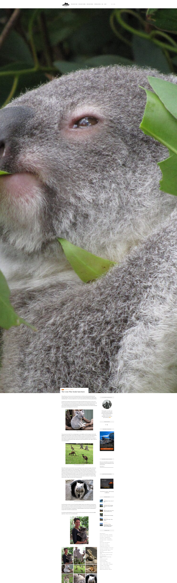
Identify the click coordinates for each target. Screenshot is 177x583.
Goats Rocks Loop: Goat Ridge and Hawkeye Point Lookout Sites (108, 506)
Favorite (101, 541)
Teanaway (102, 565)
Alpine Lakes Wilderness (104, 534)
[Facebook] (111, 4)
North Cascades (109, 554)
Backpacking (106, 522)
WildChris (107, 492)
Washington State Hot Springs (108, 515)
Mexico (109, 550)
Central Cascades (103, 538)
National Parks (103, 554)
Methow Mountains (103, 550)
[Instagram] (113, 4)
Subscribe (106, 469)
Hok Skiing (111, 547)
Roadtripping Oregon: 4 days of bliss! (108, 501)
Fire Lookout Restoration (105, 542)
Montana (101, 551)
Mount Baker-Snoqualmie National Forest (106, 553)
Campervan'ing (107, 537)
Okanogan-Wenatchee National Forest (105, 557)
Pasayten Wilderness (103, 561)
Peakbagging (106, 518)
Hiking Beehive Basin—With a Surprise (108, 520)
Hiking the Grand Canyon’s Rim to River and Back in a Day (109, 511)
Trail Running (106, 565)
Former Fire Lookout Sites (105, 546)
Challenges (109, 538)
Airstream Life (102, 533)
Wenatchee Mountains (104, 569)
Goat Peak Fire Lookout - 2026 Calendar (107, 491)
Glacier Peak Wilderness (104, 547)
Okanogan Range (103, 560)
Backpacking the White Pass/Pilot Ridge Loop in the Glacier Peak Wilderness (108, 525)
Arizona (111, 534)
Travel (63, 389)
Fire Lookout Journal (107, 523)
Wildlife (110, 569)
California (102, 537)
